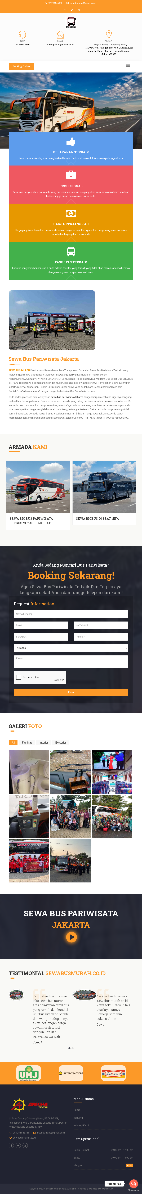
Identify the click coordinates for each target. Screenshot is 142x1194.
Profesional (71, 186)
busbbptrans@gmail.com (82, 3)
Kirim (71, 692)
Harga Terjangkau (71, 224)
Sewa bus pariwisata (68, 374)
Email (60, 41)
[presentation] (8, 498)
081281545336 (54, 3)
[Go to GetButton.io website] (133, 1190)
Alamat (109, 41)
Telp (22, 41)
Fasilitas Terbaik (71, 262)
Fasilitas (27, 742)
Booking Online (21, 66)
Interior (43, 742)
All (13, 742)
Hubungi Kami (81, 1125)
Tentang (78, 1117)
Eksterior (60, 742)
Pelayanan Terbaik (71, 152)
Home (77, 1109)
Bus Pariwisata (78, 391)
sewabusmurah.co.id (116, 401)
